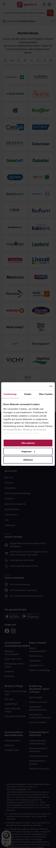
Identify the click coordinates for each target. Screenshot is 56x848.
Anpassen (26, 451)
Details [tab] (27, 394)
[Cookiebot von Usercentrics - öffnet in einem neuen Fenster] (40, 386)
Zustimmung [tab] (10, 394)
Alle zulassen (28, 443)
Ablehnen (28, 460)
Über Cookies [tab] (46, 394)
